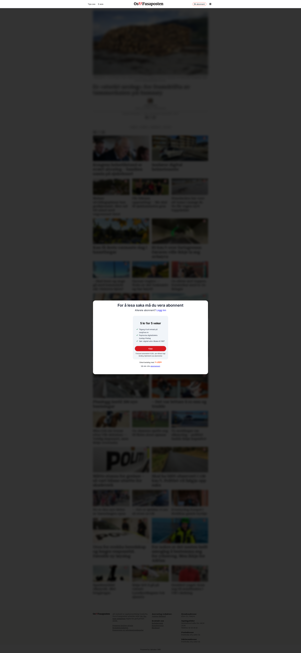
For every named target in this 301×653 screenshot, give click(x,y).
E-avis (100, 4)
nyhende (143, 127)
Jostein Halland (159, 616)
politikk (167, 127)
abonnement (155, 366)
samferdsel (155, 127)
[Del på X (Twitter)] (150, 117)
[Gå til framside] (148, 4)
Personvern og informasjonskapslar (128, 630)
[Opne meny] (210, 4)
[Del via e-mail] (154, 117)
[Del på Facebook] (146, 117)
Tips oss (91, 4)
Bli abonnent (199, 4)
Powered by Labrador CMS (150, 650)
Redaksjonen (157, 623)
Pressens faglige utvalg (123, 626)
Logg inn (150, 310)
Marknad (156, 628)
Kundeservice (158, 626)
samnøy (133, 127)
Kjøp (151, 348)
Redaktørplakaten (120, 628)
